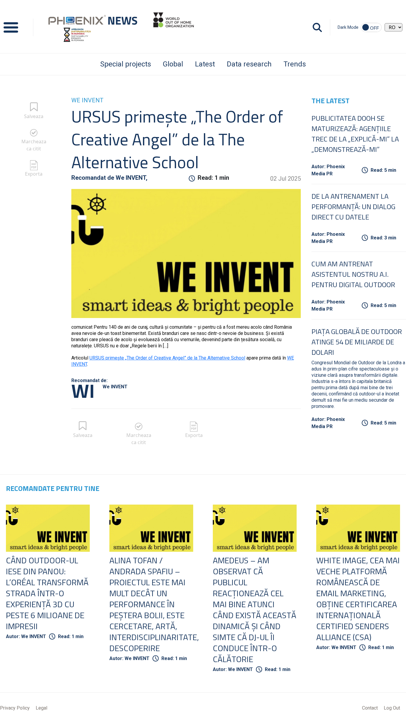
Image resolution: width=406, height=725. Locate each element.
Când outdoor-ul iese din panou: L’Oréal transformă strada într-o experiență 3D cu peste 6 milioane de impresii (47, 593)
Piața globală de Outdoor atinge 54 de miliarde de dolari (356, 341)
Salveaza (33, 116)
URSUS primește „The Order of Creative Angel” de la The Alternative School (167, 358)
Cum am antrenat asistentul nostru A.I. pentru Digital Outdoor (353, 274)
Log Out (392, 708)
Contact (370, 708)
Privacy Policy (15, 708)
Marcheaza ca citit (33, 145)
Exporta (34, 174)
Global (173, 64)
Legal (41, 708)
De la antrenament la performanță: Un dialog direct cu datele (353, 206)
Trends (295, 64)
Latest (205, 64)
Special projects (125, 64)
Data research (249, 64)
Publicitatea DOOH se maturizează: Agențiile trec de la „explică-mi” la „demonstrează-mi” (355, 134)
